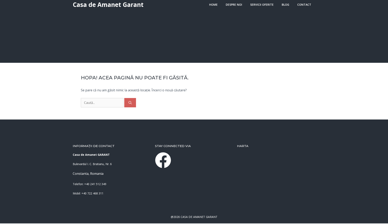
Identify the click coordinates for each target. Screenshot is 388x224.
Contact (304, 4)
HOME (213, 4)
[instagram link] (163, 160)
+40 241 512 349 (95, 184)
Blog (285, 4)
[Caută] (130, 102)
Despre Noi (234, 4)
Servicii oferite (262, 4)
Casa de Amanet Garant (108, 4)
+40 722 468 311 (92, 193)
